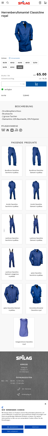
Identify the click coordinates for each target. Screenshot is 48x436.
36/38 (5, 63)
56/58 (5, 67)
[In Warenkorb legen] (36, 84)
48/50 (27, 63)
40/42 (12, 63)
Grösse (3, 58)
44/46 (20, 63)
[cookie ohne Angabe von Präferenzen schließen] (45, 404)
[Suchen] (7, 2)
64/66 (20, 67)
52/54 (35, 63)
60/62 (12, 67)
